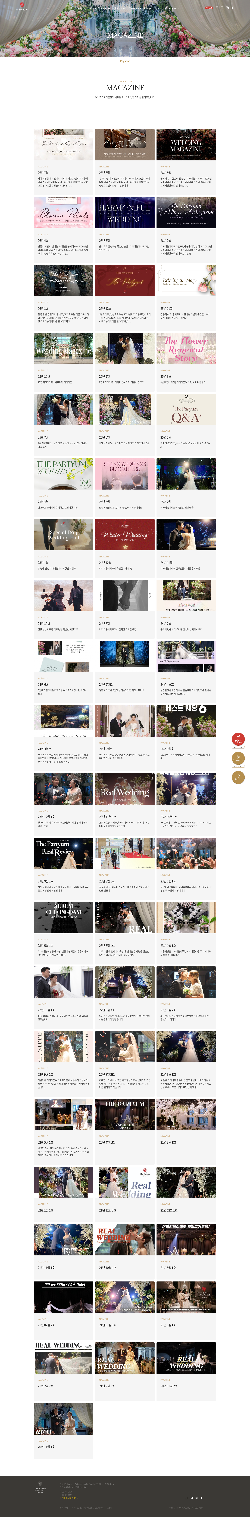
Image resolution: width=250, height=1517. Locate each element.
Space (158, 8)
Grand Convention (100, 8)
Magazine (125, 61)
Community (172, 8)
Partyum (120, 8)
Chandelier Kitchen (140, 8)
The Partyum (78, 8)
